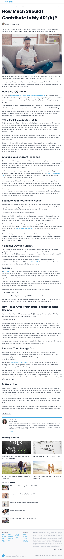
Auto (9, 534)
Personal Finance (17, 535)
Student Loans (16, 538)
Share (6, 413)
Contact (25, 536)
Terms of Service (39, 555)
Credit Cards (3, 541)
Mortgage (10, 536)
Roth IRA (6, 271)
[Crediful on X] (58, 549)
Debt (3, 538)
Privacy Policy (47, 555)
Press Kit (25, 538)
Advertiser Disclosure (57, 6)
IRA (39, 259)
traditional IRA (33, 262)
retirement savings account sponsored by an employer (27, 95)
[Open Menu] (57, 1)
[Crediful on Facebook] (55, 549)
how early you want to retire (24, 228)
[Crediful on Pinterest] (61, 549)
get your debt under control (19, 362)
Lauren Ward (8, 23)
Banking (4, 536)
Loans (9, 540)
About (24, 534)
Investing (4, 6)
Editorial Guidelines (25, 541)
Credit (3, 534)
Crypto (16, 540)
